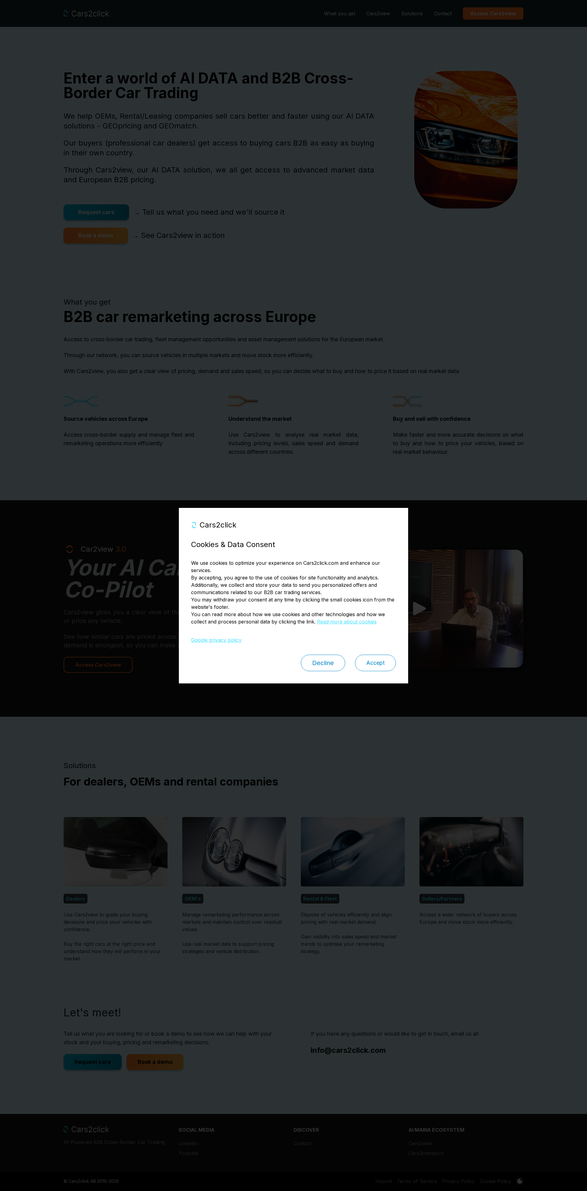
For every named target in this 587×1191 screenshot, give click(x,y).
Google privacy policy (216, 640)
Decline (323, 663)
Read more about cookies (347, 622)
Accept (375, 663)
